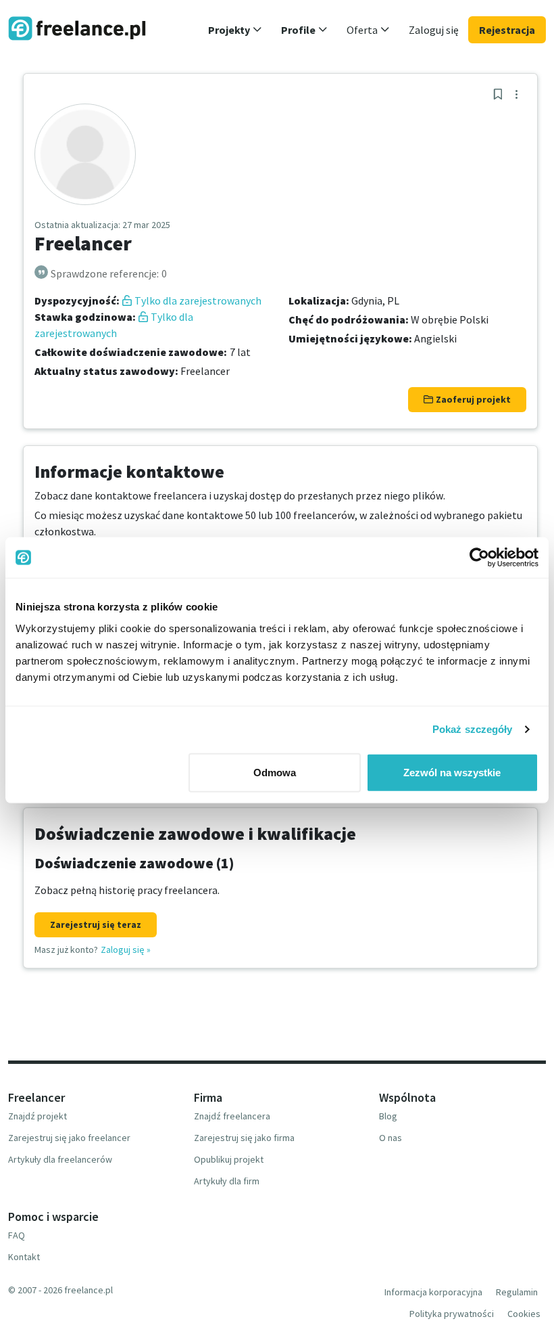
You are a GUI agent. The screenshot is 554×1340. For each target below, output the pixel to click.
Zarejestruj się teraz (95, 924)
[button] (235, 29)
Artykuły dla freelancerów (60, 1159)
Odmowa (274, 772)
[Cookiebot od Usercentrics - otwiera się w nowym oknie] (479, 558)
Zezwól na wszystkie (452, 772)
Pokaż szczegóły (472, 729)
